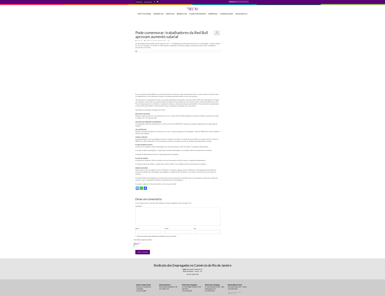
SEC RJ (140, 40)
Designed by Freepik (232, 293)
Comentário (138, 206)
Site (195, 228)
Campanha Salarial (156, 40)
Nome (137, 228)
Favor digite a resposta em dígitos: (143, 239)
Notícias (164, 40)
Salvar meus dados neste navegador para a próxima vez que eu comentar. (157, 236)
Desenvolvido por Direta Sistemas (234, 292)
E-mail (167, 228)
